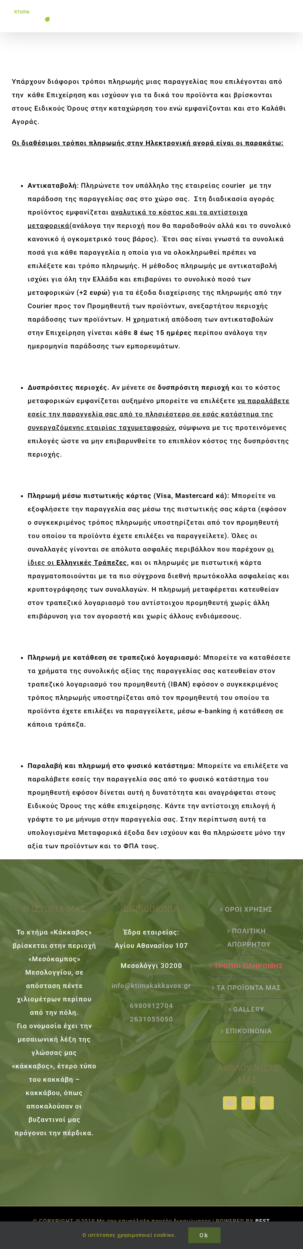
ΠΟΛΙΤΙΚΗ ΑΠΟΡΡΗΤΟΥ (249, 937)
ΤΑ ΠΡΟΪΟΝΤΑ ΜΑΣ (249, 988)
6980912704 (151, 1006)
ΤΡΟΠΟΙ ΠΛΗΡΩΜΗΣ (248, 966)
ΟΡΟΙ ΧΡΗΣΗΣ (249, 909)
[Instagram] (267, 1103)
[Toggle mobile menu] (286, 12)
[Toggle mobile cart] (270, 12)
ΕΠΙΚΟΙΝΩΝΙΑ (249, 1031)
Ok (204, 1235)
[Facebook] (248, 1103)
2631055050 (151, 1019)
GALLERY (248, 1009)
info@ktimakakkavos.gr (151, 986)
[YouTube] (230, 1103)
